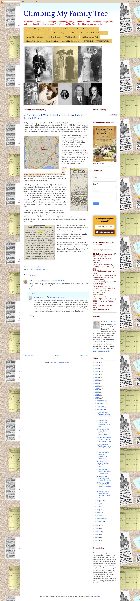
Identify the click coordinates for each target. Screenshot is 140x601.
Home (28, 29)
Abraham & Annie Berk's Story (87, 29)
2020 (97, 380)
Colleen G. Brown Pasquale (39, 281)
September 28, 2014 (57, 281)
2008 (97, 540)
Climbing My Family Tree (66, 14)
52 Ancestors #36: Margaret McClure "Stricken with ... (104, 471)
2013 (97, 525)
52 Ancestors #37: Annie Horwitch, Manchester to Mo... (103, 464)
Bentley (31, 269)
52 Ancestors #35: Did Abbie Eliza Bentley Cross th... (104, 478)
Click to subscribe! (104, 232)
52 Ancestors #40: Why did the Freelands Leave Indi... (103, 423)
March (99, 515)
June (99, 506)
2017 (97, 389)
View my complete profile (101, 351)
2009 (97, 537)
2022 (97, 374)
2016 (97, 392)
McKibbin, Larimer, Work (90, 37)
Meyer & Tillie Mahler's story (35, 37)
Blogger (97, 596)
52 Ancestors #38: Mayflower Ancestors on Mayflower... (103, 455)
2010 (97, 534)
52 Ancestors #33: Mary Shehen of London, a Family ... (103, 494)
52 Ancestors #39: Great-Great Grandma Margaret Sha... (103, 431)
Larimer (44, 269)
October (100, 406)
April (99, 512)
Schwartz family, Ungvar (33, 41)
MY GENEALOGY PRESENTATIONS (96, 41)
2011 (97, 531)
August (99, 501)
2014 (97, 398)
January (100, 521)
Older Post (84, 356)
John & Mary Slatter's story (71, 41)
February (100, 518)
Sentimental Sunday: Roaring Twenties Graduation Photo (104, 439)
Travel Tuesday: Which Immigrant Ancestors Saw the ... (104, 414)
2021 (97, 377)
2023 (97, 371)
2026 (97, 362)
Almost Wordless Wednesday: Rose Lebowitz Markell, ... (104, 447)
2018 (97, 386)
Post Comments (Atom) (61, 362)
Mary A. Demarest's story (56, 33)
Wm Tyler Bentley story (41, 29)
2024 (97, 368)
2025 (97, 365)
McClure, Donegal (54, 37)
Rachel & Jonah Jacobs (76, 33)
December (101, 400)
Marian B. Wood (40, 297)
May (99, 510)
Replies (33, 293)
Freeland (38, 269)
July (98, 504)
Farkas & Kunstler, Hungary (34, 33)
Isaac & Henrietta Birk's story (63, 29)
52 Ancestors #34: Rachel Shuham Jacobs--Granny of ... (104, 485)
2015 (97, 395)
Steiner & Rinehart (52, 41)
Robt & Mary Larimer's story (96, 33)
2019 (97, 383)
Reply (31, 289)
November (101, 403)
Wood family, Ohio (71, 37)
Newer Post (29, 356)
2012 (97, 528)
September (101, 409)
